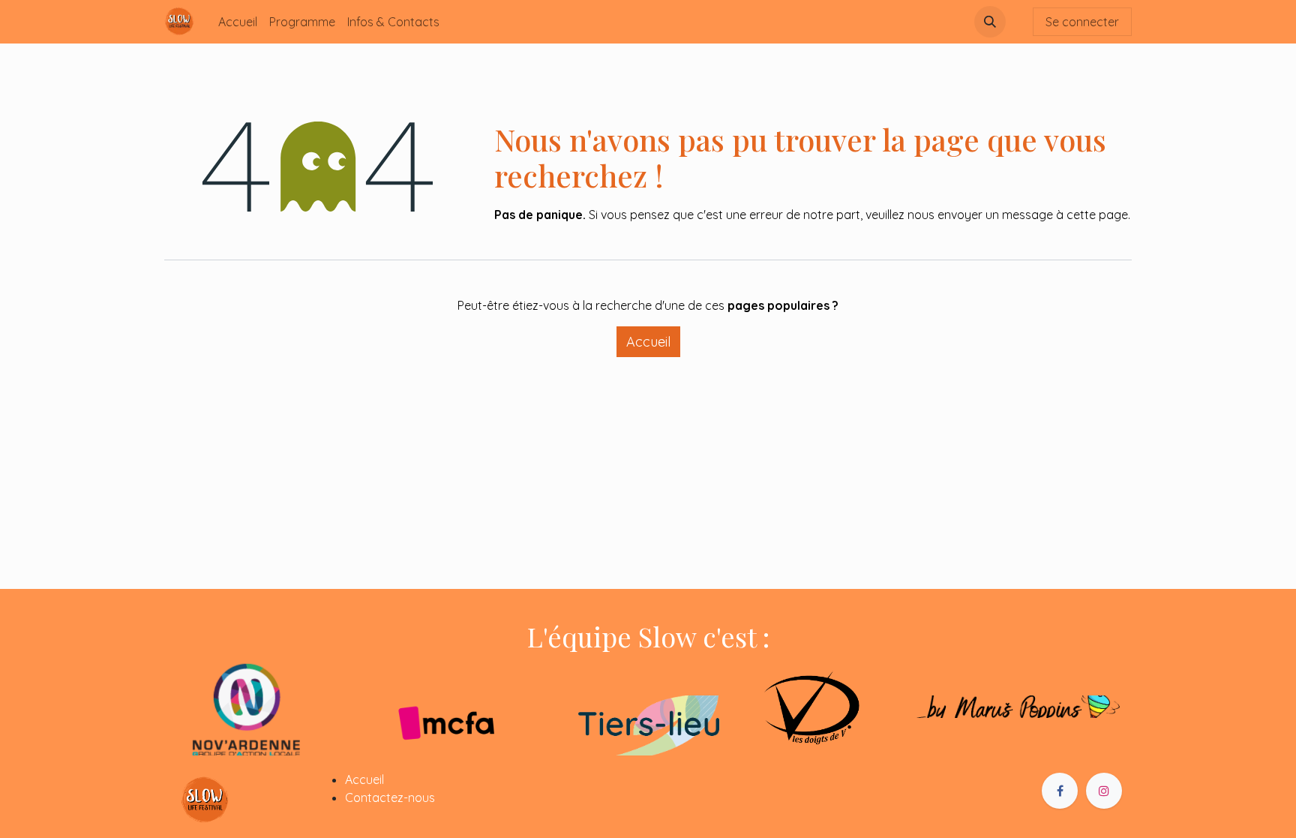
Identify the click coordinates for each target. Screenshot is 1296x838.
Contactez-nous (390, 797)
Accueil (648, 341)
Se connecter (1082, 21)
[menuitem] (237, 22)
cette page (1097, 214)
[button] (990, 22)
